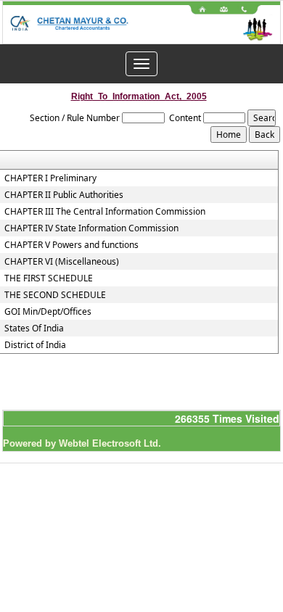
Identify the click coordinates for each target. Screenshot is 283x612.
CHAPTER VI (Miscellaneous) (61, 262)
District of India (35, 345)
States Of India (34, 328)
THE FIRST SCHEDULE (48, 278)
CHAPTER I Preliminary (50, 178)
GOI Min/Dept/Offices (47, 312)
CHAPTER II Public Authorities (63, 195)
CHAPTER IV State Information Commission (91, 228)
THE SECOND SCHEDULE (55, 295)
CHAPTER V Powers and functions (71, 245)
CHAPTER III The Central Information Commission (104, 212)
